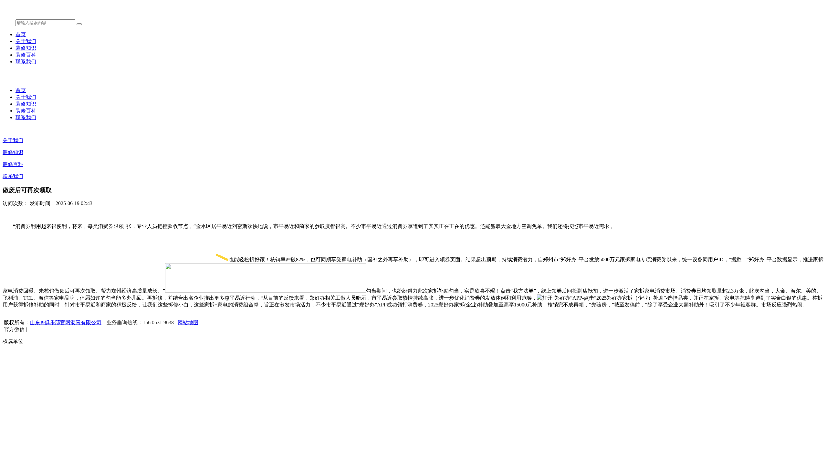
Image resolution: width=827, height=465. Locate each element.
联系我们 (26, 61)
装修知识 (26, 48)
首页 (21, 34)
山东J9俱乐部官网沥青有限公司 (65, 322)
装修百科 (26, 54)
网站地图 (188, 322)
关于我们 (26, 41)
